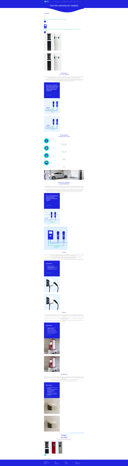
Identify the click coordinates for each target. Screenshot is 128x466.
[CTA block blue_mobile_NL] (64, 330)
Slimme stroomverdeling (46, 462)
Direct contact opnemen (47, 458)
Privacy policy (66, 462)
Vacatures (66, 461)
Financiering (55, 462)
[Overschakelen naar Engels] (78, 1)
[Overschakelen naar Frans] (80, 1)
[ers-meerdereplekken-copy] (64, 201)
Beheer (55, 461)
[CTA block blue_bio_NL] (64, 390)
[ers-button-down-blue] (64, 21)
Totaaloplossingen (46, 461)
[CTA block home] (64, 268)
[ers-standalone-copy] (64, 90)
